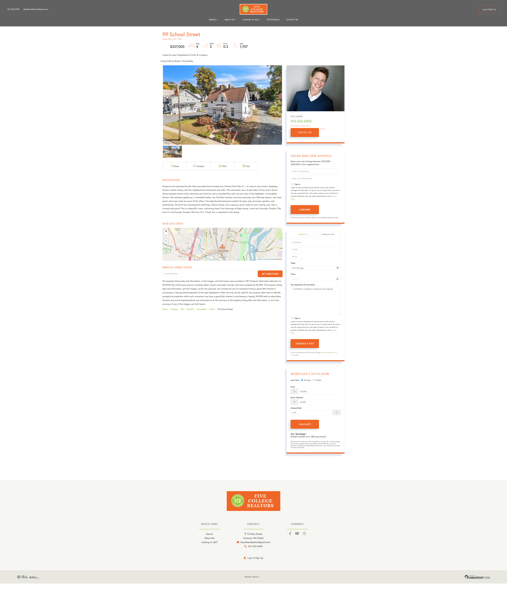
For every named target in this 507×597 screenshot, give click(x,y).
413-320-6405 (13, 9)
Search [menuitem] (212, 19)
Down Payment (297, 397)
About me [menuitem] (229, 19)
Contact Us (303, 234)
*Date (293, 263)
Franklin (190, 309)
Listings (174, 309)
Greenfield (201, 309)
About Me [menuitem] (209, 538)
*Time (293, 274)
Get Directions (270, 273)
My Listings (295, 126)
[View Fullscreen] (166, 241)
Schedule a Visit (327, 234)
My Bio (322, 129)
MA (182, 309)
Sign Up (492, 9)
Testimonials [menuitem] (272, 19)
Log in (485, 9)
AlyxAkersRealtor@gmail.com (35, 9)
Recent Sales (305, 126)
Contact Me (305, 132)
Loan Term (295, 380)
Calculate (305, 424)
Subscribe (304, 209)
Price (293, 387)
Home (165, 309)
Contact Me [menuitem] (292, 19)
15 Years (318, 380)
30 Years (307, 380)
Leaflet (259, 259)
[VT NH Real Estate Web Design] (477, 577)
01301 (212, 309)
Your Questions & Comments (303, 285)
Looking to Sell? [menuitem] (251, 19)
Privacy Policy (325, 352)
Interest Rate (296, 408)
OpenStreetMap (269, 259)
